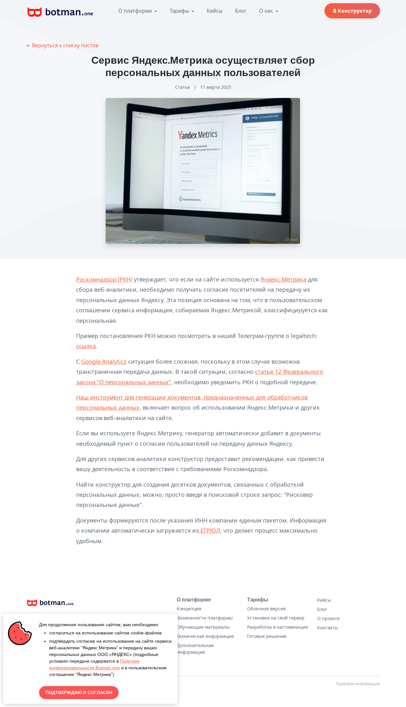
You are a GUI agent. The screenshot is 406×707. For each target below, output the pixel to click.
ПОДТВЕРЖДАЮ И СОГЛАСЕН (78, 692)
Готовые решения (266, 636)
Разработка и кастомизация (277, 627)
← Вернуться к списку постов (62, 45)
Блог (240, 10)
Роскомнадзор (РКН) (104, 279)
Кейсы (214, 10)
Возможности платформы (205, 618)
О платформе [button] (135, 10)
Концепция (189, 609)
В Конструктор (352, 10)
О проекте (328, 618)
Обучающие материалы (203, 627)
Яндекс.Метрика (283, 279)
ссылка (86, 346)
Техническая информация (205, 636)
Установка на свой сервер (275, 618)
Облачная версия (266, 609)
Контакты (327, 628)
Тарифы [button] (180, 10)
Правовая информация (358, 683)
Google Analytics (104, 361)
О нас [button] (266, 10)
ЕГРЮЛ (209, 530)
